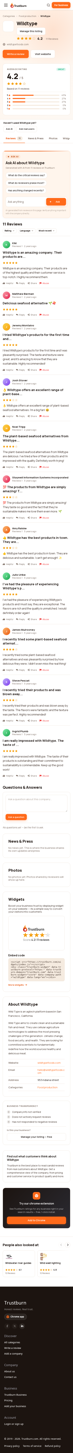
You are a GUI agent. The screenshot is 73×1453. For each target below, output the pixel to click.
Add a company (13, 1353)
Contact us (10, 1377)
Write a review (12, 1348)
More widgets (16, 985)
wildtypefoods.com (49, 1063)
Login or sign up (13, 1424)
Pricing (8, 1400)
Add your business (15, 1406)
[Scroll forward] (67, 1245)
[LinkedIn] (22, 1326)
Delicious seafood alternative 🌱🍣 (29, 303)
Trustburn (15, 1302)
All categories (12, 1342)
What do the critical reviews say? (26, 175)
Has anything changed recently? (26, 190)
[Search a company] (48, 5)
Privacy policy (12, 1446)
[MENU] (6, 5)
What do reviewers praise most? (26, 183)
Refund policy (52, 1446)
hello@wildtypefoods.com (51, 1071)
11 (43, 940)
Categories (9, 16)
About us (9, 1371)
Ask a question (16, 817)
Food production (27, 16)
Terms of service (32, 1446)
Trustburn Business (15, 1394)
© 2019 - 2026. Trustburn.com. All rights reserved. (32, 1438)
